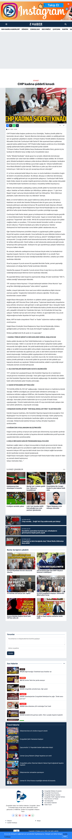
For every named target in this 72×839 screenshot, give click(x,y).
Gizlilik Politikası (12, 823)
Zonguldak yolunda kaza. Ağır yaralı (34, 689)
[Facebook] (13, 815)
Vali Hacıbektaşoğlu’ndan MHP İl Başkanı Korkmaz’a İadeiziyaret (50, 571)
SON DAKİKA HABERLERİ (10, 29)
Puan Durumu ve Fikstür (51, 799)
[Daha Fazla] (17, 125)
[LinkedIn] (26, 815)
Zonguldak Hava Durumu (51, 793)
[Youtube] (29, 815)
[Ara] (65, 24)
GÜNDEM (25, 29)
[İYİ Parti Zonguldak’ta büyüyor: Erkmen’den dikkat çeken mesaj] (51, 584)
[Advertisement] (36, 55)
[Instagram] (23, 815)
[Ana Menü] (6, 24)
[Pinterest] (19, 815)
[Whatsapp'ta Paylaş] (14, 125)
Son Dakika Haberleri (50, 803)
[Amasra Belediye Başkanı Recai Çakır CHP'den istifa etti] (21, 606)
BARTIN (65, 29)
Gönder (10, 653)
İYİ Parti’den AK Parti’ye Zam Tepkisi (18, 593)
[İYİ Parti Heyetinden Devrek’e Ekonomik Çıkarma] (21, 561)
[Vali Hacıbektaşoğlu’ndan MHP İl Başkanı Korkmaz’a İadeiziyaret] (51, 561)
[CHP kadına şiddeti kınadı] (36, 105)
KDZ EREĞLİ (46, 29)
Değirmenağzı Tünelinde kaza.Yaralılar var (36, 672)
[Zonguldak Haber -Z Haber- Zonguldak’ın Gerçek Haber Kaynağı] (35, 24)
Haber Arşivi (48, 804)
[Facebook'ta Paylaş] (7, 125)
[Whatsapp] (32, 815)
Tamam (65, 836)
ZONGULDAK (35, 29)
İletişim (9, 821)
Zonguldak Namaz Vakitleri (52, 795)
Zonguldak (23, 694)
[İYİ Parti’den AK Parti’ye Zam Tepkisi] (21, 584)
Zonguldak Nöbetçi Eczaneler (53, 791)
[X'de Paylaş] (10, 125)
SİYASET (36, 80)
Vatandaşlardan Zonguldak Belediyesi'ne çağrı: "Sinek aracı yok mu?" (41, 698)
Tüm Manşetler (48, 801)
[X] (16, 815)
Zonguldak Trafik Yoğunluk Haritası (54, 797)
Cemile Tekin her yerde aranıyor (32, 680)
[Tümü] (64, 663)
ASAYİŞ (22, 669)
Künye (39, 821)
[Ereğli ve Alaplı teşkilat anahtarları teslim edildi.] (51, 606)
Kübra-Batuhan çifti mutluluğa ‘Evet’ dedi (35, 706)
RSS (17, 831)
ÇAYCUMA (56, 29)
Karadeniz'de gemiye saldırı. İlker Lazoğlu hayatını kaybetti (41, 715)
